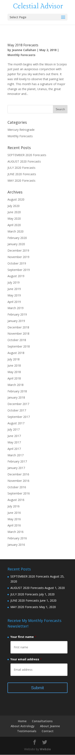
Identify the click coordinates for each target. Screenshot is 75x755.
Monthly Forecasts (21, 55)
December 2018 (18, 327)
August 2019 (16, 276)
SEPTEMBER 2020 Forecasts (27, 155)
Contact (48, 731)
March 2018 (16, 385)
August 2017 (16, 423)
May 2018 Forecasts (23, 45)
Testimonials (26, 731)
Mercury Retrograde (21, 130)
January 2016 (16, 545)
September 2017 (19, 417)
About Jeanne (50, 726)
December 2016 (18, 474)
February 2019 (17, 314)
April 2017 (14, 449)
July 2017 (14, 429)
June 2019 (14, 289)
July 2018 (14, 359)
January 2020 (16, 244)
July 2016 (14, 506)
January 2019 (16, 321)
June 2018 (14, 365)
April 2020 (14, 225)
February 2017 (17, 461)
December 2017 (18, 404)
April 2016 (14, 525)
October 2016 (17, 487)
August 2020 (16, 199)
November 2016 (18, 481)
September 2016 (19, 493)
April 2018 (14, 378)
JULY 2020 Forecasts (21, 168)
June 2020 (14, 212)
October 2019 (17, 263)
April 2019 (14, 302)
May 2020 (14, 218)
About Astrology (23, 726)
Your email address (26, 659)
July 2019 (14, 282)
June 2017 (14, 436)
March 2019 (16, 308)
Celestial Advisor (38, 6)
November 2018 (18, 333)
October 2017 (17, 410)
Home (22, 721)
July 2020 (14, 206)
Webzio (45, 749)
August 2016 (16, 500)
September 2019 (19, 270)
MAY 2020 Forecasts (21, 180)
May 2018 (14, 372)
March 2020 (16, 231)
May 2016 (14, 519)
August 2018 (16, 353)
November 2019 (18, 257)
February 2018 (17, 391)
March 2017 (16, 455)
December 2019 (18, 250)
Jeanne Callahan (24, 50)
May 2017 (14, 442)
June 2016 (14, 513)
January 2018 (16, 397)
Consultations (42, 721)
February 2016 (17, 538)
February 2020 (17, 238)
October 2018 (17, 340)
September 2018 (19, 346)
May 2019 (14, 295)
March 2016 (16, 532)
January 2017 (16, 468)
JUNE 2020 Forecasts (22, 174)
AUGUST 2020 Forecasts (24, 161)
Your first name (23, 637)
